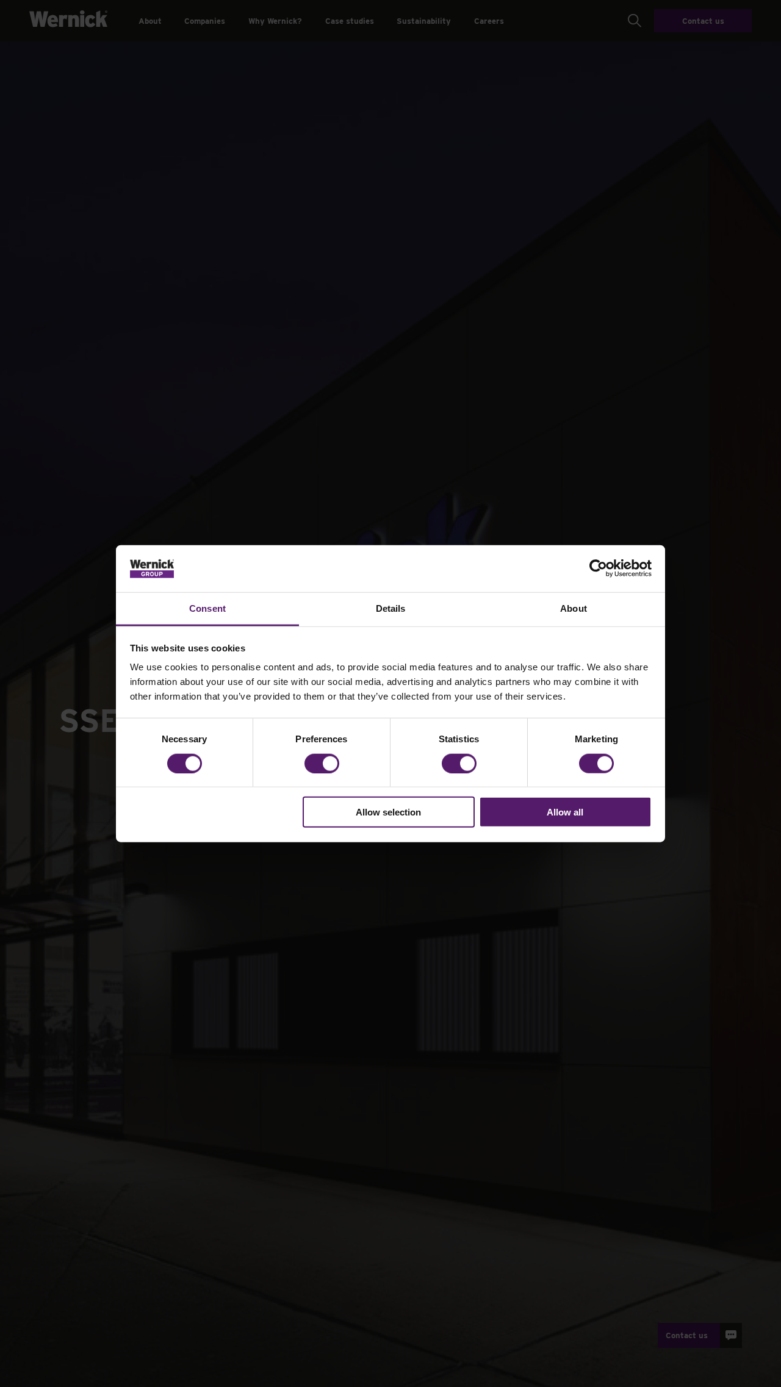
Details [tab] (391, 608)
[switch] (321, 763)
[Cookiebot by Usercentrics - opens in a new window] (598, 568)
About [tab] (573, 608)
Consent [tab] (207, 608)
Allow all (565, 812)
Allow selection (388, 812)
